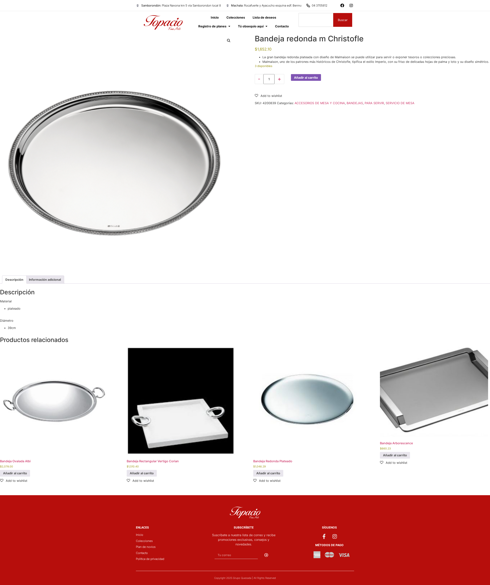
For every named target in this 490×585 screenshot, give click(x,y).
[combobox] (316, 20)
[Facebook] (342, 5)
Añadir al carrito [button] (15, 473)
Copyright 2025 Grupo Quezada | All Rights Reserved (245, 577)
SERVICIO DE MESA (400, 103)
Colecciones (235, 17)
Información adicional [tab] (45, 279)
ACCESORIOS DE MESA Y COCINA (320, 103)
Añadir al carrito (306, 77)
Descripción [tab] (14, 279)
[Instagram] (351, 5)
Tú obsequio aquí (251, 26)
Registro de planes (212, 26)
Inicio (215, 17)
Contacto (282, 26)
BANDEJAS (355, 103)
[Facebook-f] (324, 536)
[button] (228, 40)
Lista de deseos (264, 17)
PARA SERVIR (374, 103)
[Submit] (266, 555)
